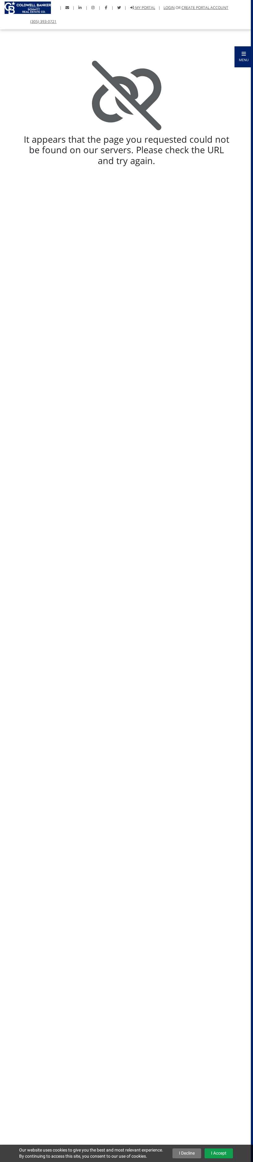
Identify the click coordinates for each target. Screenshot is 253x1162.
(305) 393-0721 (43, 21)
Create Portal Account (204, 7)
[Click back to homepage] (25, 7)
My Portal (144, 7)
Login (169, 7)
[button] (243, 56)
